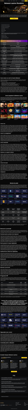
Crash (17, 101)
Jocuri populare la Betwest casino (5, 27)
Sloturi (24, 101)
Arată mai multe (14, 371)
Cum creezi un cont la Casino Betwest (5, 26)
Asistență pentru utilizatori (4, 36)
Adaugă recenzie (24, 357)
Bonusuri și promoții (3, 30)
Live (10, 101)
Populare (3, 101)
